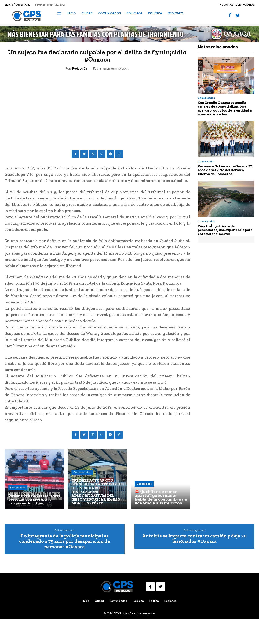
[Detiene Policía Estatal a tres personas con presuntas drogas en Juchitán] (34, 479)
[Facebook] (230, 16)
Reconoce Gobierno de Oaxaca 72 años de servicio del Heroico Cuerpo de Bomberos (225, 170)
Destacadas (18, 487)
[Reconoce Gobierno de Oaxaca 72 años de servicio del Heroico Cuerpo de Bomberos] (226, 139)
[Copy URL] (119, 154)
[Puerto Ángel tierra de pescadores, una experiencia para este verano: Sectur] (226, 199)
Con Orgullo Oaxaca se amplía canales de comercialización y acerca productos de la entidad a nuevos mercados (225, 108)
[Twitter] (238, 16)
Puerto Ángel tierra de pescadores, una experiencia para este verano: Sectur (225, 230)
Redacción (79, 68)
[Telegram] (110, 154)
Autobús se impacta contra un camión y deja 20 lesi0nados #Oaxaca (194, 538)
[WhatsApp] (93, 154)
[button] (61, 21)
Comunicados (82, 472)
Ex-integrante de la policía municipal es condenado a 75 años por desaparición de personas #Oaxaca (64, 541)
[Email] (101, 154)
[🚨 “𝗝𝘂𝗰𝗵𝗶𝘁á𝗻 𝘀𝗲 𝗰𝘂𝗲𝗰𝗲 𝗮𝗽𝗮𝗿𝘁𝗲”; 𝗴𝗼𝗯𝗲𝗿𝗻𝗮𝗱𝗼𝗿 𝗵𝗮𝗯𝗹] (160, 479)
